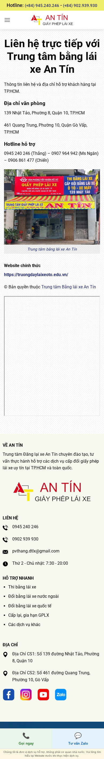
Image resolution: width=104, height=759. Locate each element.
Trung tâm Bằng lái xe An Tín (68, 286)
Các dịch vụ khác (24, 624)
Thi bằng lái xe (22, 587)
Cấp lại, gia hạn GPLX (28, 615)
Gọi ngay (26, 738)
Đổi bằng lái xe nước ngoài (33, 596)
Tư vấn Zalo (78, 738)
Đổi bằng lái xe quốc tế (29, 605)
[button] (7, 19)
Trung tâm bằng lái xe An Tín (52, 249)
